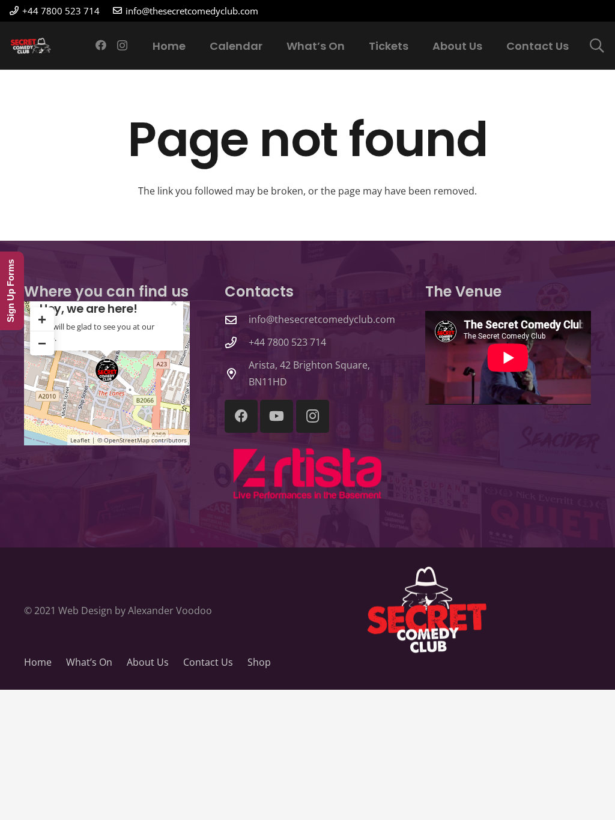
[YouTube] (276, 416)
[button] (597, 45)
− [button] (42, 343)
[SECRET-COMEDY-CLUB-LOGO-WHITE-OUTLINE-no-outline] (31, 46)
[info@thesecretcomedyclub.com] (237, 319)
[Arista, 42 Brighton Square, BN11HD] (237, 373)
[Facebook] (100, 45)
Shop (259, 662)
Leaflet (80, 440)
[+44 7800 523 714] (237, 342)
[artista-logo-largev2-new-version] (307, 474)
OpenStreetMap (127, 440)
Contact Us (208, 662)
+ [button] (42, 319)
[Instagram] (122, 46)
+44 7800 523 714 (287, 342)
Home (38, 662)
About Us (148, 662)
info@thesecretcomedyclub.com (322, 319)
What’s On (89, 662)
